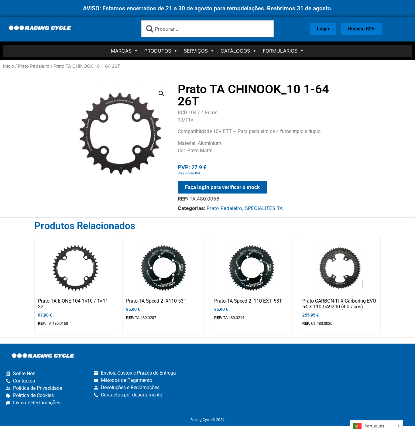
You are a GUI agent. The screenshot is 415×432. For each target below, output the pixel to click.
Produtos (157, 51)
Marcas (121, 51)
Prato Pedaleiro (34, 66)
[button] (161, 93)
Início (8, 66)
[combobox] (207, 28)
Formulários (280, 51)
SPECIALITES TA (264, 208)
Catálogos (235, 51)
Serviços (196, 51)
